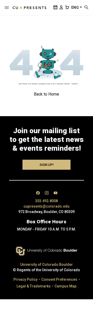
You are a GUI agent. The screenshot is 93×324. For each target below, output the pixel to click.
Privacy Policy (25, 279)
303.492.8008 (46, 201)
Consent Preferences (59, 279)
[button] (7, 8)
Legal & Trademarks (34, 286)
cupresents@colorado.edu (46, 206)
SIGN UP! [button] (47, 165)
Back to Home (46, 94)
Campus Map (65, 286)
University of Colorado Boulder (46, 264)
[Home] (29, 8)
